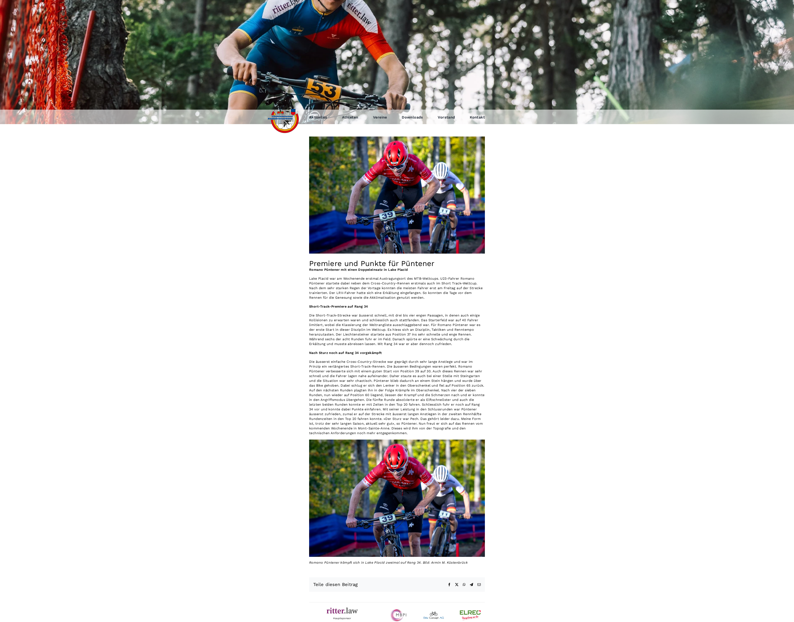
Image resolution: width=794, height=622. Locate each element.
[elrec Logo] (470, 612)
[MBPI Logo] (397, 610)
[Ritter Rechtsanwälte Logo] (342, 609)
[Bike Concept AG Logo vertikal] (433, 613)
